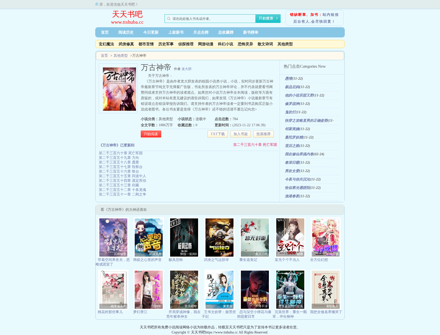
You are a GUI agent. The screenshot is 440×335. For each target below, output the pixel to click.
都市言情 (146, 44)
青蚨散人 (332, 306)
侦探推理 (186, 44)
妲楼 (300, 254)
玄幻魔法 (106, 44)
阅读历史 (126, 32)
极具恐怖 (176, 260)
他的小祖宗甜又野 (299, 95)
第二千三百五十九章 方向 (119, 158)
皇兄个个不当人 (287, 260)
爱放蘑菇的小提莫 (291, 306)
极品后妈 (292, 87)
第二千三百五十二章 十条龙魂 (122, 190)
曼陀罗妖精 (294, 137)
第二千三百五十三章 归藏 (119, 185)
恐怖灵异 (245, 44)
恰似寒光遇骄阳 (297, 188)
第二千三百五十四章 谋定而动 (122, 181)
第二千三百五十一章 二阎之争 (122, 194)
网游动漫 (205, 44)
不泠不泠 (261, 306)
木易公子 (226, 254)
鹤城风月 (155, 254)
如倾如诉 (332, 254)
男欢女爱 (292, 171)
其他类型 (285, 44)
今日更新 (151, 32)
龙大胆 (186, 69)
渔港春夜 (292, 196)
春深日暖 (292, 162)
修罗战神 (292, 104)
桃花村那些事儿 (110, 312)
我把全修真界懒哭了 (326, 312)
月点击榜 (201, 32)
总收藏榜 (225, 32)
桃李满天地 (118, 306)
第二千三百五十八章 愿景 (119, 162)
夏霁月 (227, 306)
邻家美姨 (292, 129)
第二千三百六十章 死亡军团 (255, 145)
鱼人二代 (261, 254)
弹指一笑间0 (188, 254)
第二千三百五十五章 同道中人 (122, 176)
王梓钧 (156, 306)
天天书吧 (127, 14)
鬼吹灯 (290, 112)
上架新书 (176, 32)
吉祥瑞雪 (120, 254)
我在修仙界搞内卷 (299, 154)
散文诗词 (265, 44)
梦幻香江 (140, 312)
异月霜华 (191, 306)
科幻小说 (225, 44)
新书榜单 (250, 32)
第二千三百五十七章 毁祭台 (121, 167)
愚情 (288, 78)
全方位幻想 (319, 260)
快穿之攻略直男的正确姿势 (306, 120)
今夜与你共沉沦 (297, 179)
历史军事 (166, 44)
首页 (105, 32)
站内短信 (331, 15)
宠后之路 (292, 146)
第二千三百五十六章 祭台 (119, 171)
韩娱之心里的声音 (147, 260)
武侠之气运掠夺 (216, 260)
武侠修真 (126, 44)
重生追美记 (248, 260)
